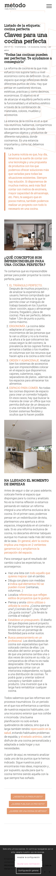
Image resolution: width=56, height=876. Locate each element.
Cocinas (43, 47)
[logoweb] (23, 6)
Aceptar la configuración (28, 857)
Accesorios (35, 47)
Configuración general (28, 870)
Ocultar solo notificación (28, 864)
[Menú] (47, 6)
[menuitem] (47, 6)
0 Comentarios (20, 47)
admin (6, 50)
